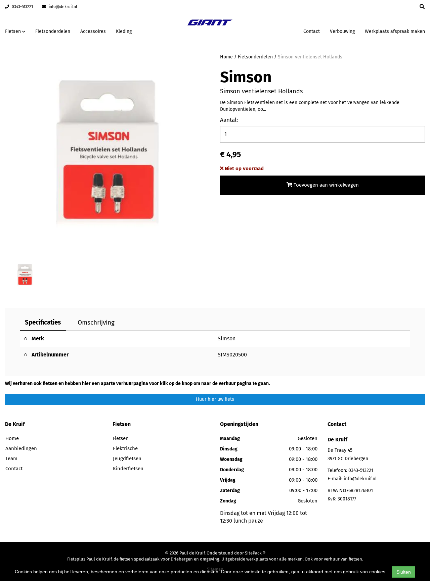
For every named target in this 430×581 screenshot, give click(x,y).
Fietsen (121, 438)
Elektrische (125, 448)
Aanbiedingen (277, 30)
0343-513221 (22, 6)
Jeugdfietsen (127, 458)
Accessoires (93, 31)
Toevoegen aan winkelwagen (325, 185)
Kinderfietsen (128, 469)
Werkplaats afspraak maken (395, 31)
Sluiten (403, 572)
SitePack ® (255, 552)
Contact (311, 31)
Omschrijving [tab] (96, 322)
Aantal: (229, 120)
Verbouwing (342, 31)
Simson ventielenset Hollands (310, 57)
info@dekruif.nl (62, 6)
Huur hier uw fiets (215, 399)
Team (11, 458)
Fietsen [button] (13, 31)
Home (226, 57)
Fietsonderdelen (52, 31)
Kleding (124, 31)
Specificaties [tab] (43, 322)
